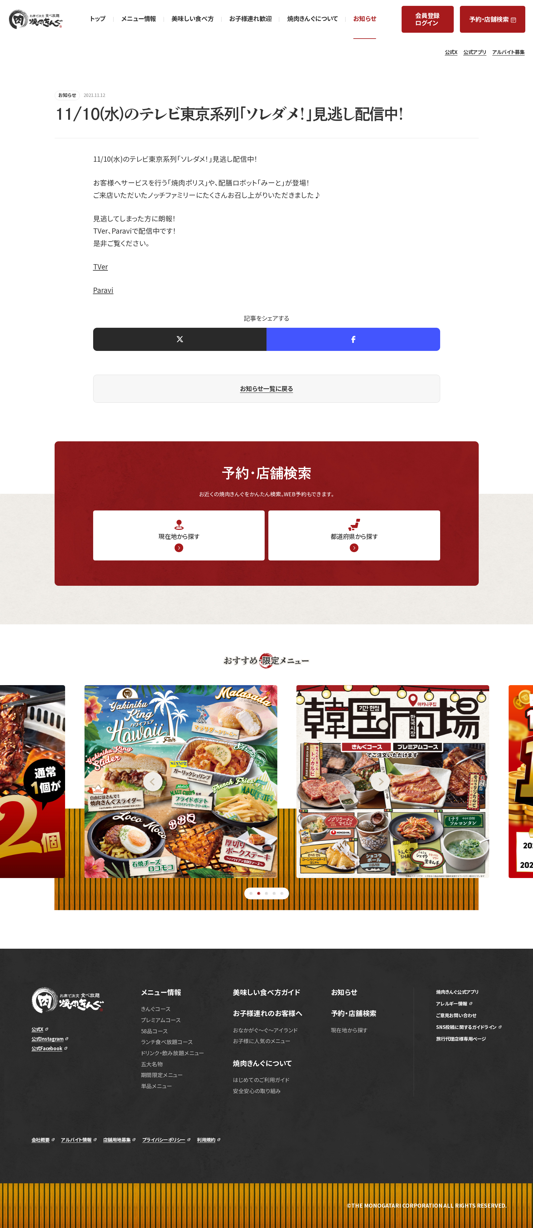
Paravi (103, 290)
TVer (100, 266)
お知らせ (67, 95)
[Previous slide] (81, 781)
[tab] (251, 893)
